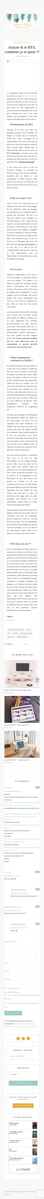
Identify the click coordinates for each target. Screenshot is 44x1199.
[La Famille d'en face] (35, 1137)
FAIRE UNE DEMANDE (23, 1105)
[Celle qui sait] (35, 1128)
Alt (10, 1149)
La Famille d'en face (16, 1132)
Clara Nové (14, 1151)
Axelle (7, 787)
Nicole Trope (14, 1133)
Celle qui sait (14, 1123)
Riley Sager (14, 1124)
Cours (15, 633)
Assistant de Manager (16, 629)
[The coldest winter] (35, 1164)
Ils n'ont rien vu (14, 1141)
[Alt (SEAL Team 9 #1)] (35, 1155)
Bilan (29, 629)
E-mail (7, 971)
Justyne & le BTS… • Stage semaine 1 (17, 760)
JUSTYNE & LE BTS (22, 42)
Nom (6, 963)
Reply (37, 787)
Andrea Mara (14, 1142)
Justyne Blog (18, 889)
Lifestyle (11, 637)
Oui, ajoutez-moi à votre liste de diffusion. (12, 990)
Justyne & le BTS (26, 633)
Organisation (22, 637)
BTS (9, 633)
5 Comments (8, 644)
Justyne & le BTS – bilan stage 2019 (16, 725)
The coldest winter (16, 1158)
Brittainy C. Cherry (16, 1159)
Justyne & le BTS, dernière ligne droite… (18, 690)
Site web (7, 979)
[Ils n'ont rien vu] (35, 1146)
